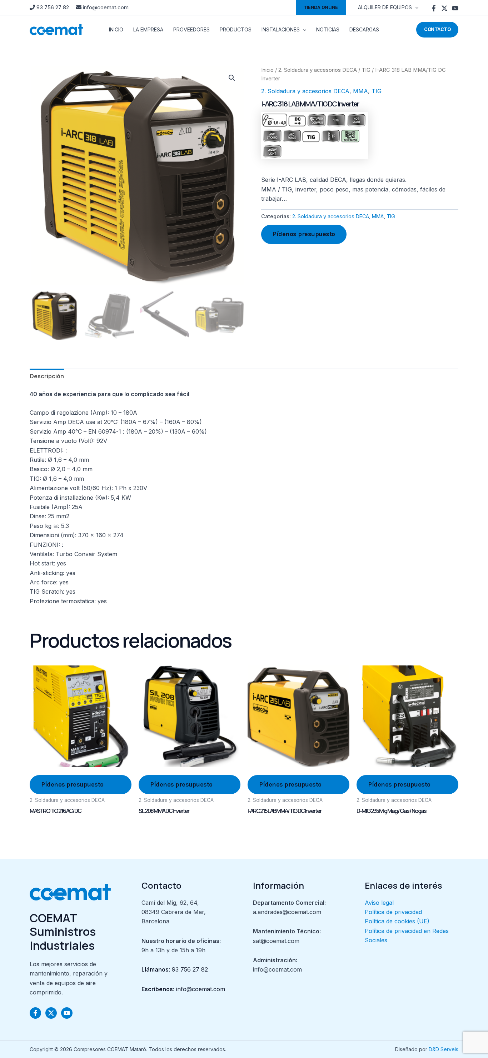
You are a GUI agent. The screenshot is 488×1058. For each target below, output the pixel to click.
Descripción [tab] (47, 376)
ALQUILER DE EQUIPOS (385, 7)
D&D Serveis (443, 1049)
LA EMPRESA (148, 29)
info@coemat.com (105, 7)
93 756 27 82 (52, 7)
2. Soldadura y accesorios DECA (317, 70)
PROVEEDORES (191, 29)
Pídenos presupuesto (304, 234)
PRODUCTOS (236, 29)
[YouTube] (455, 8)
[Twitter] (444, 8)
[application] (415, 7)
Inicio (267, 70)
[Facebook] (433, 8)
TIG (366, 70)
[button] (321, 7)
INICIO (116, 29)
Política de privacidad (393, 911)
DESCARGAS (364, 29)
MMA (360, 91)
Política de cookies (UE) (397, 921)
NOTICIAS (327, 29)
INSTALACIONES (281, 29)
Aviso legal (379, 902)
